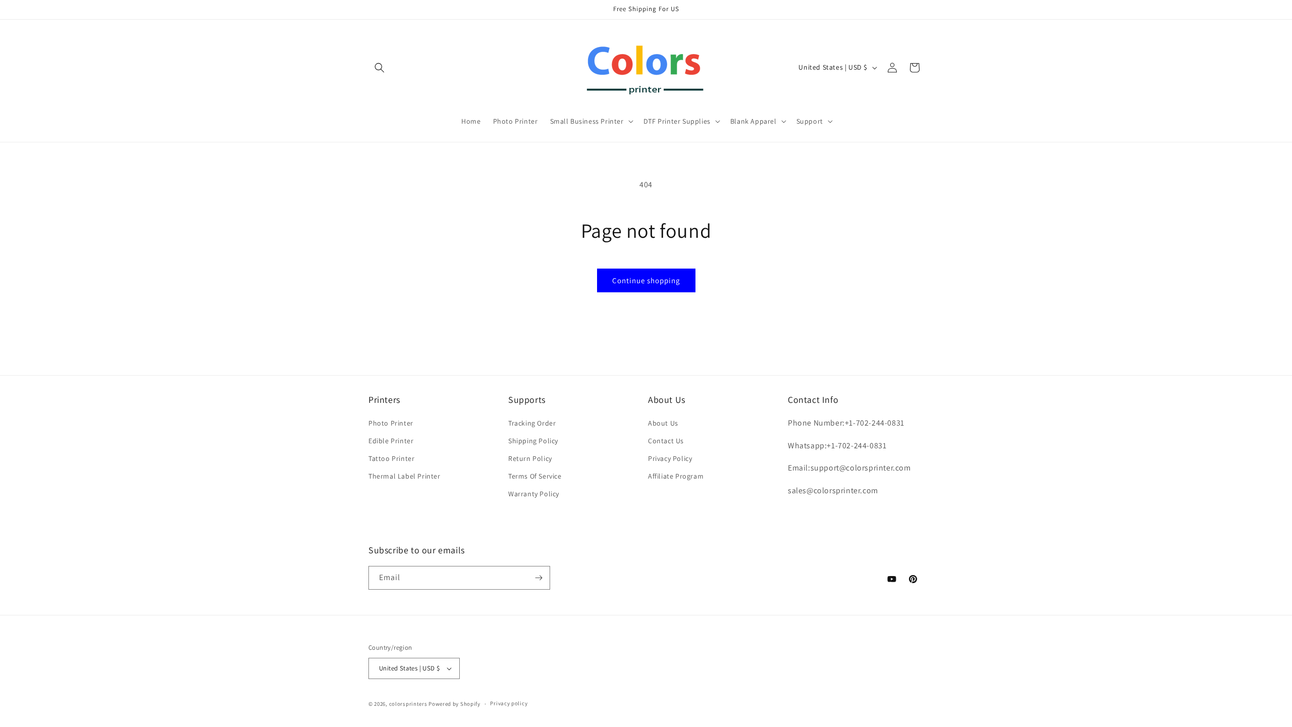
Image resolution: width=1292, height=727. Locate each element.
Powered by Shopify (454, 703)
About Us (663, 423)
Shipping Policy (533, 440)
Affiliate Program (676, 476)
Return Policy (530, 458)
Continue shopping (646, 280)
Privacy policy (508, 703)
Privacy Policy (670, 458)
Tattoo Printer (391, 458)
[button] (379, 68)
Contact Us (666, 440)
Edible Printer (390, 440)
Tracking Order (532, 423)
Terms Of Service (535, 476)
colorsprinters (408, 703)
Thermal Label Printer (404, 476)
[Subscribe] (538, 578)
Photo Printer (390, 423)
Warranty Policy (533, 493)
